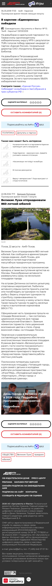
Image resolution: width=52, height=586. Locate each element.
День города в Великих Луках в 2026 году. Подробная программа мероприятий (25, 397)
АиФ (3, 242)
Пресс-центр (38, 478)
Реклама (7, 482)
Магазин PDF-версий (26, 482)
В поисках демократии (22, 170)
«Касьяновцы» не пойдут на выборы (28, 162)
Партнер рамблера (25, 573)
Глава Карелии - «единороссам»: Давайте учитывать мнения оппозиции (30, 154)
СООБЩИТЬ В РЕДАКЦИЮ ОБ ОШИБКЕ (22, 495)
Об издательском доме (15, 478)
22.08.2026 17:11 (8, 194)
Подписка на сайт (12, 492)
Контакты (31, 492)
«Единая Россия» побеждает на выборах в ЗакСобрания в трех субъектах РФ (23, 89)
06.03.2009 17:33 (8, 11)
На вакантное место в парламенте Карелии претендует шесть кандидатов (31, 146)
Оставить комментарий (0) (26, 112)
